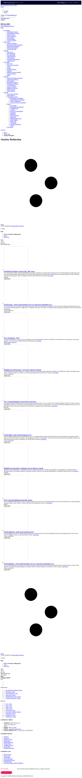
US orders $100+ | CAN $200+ (68, 2)
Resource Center (8, 739)
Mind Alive (10, 695)
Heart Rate (10, 710)
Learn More (50, 275)
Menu (2, 27)
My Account (7, 756)
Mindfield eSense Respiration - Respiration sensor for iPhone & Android (23, 468)
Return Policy (7, 746)
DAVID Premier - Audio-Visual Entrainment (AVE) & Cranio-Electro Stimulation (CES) (28, 304)
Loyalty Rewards (8, 758)
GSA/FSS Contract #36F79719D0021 (13, 763)
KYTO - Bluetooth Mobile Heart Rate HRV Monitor (18, 500)
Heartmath (10, 692)
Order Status (7, 757)
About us (6, 736)
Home (5, 132)
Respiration (10, 713)
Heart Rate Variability (13, 712)
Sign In (6, 12)
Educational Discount (9, 760)
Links (2, 6)
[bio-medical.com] (12, 15)
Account (6, 11)
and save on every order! (9, 5)
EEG (9, 705)
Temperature (11, 716)
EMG (9, 707)
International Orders (9, 748)
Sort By (3, 226)
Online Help (7, 741)
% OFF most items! (13, 2)
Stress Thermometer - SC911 (11, 338)
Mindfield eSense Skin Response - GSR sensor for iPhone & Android (22, 370)
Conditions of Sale (8, 745)
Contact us (6, 738)
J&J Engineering (12, 693)
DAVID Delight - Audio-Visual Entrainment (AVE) (17, 435)
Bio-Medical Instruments (14, 690)
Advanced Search (5, 18)
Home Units (7, 134)
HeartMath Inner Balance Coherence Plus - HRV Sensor (19, 271)
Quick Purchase (8, 761)
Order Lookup (7, 754)
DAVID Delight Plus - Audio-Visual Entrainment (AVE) (19, 532)
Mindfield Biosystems (13, 696)
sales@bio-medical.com (15, 729)
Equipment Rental (8, 742)
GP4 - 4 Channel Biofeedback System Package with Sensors (20, 401)
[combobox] (8, 17)
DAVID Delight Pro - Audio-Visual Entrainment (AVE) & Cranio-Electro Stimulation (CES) (29, 563)
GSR (9, 708)
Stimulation (10, 715)
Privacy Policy (7, 744)
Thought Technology (13, 698)
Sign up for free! (6, 772)
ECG (9, 704)
